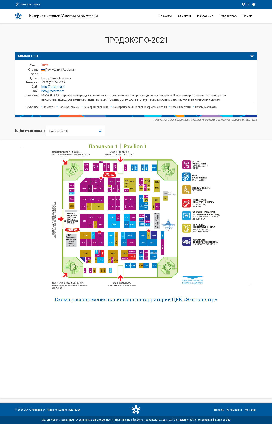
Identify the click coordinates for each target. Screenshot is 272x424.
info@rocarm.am (52, 91)
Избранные (205, 16)
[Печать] (253, 4)
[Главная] (20, 16)
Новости (219, 409)
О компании (234, 409)
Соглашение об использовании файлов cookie (202, 419)
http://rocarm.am (53, 86)
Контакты (250, 409)
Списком (184, 16)
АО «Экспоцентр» (34, 409)
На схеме (165, 16)
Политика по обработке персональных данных (143, 419)
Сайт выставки (30, 4)
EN (247, 4)
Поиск (247, 16)
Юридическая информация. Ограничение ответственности (77, 419)
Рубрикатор (228, 16)
